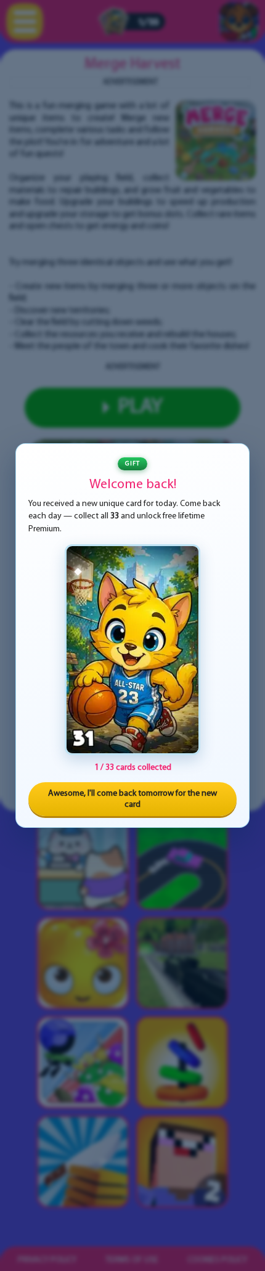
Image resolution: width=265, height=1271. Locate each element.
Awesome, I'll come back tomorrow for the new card (132, 799)
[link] (132, 649)
